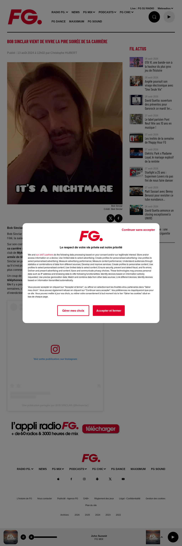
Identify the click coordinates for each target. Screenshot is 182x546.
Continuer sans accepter (138, 230)
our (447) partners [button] (44, 254)
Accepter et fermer (108, 310)
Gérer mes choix (73, 310)
